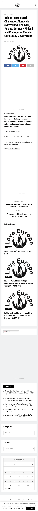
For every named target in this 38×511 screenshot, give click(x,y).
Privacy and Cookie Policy (16, 508)
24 (10, 485)
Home (6, 14)
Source (16, 144)
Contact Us (9, 500)
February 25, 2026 (9, 41)
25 (14, 485)
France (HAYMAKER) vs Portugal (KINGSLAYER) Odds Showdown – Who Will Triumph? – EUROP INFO (18, 283)
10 (10, 477)
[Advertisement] (19, 88)
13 (23, 477)
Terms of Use (27, 500)
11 (14, 477)
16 (5, 481)
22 (32, 481)
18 (14, 481)
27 (23, 485)
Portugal (11, 14)
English (8, 331)
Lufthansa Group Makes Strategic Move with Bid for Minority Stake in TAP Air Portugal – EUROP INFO (18, 315)
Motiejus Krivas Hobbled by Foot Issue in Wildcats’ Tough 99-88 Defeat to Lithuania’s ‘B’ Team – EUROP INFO (19, 393)
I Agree (30, 508)
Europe (11, 148)
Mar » (9, 488)
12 (19, 477)
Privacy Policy (17, 500)
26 (19, 485)
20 (23, 481)
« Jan (5, 488)
